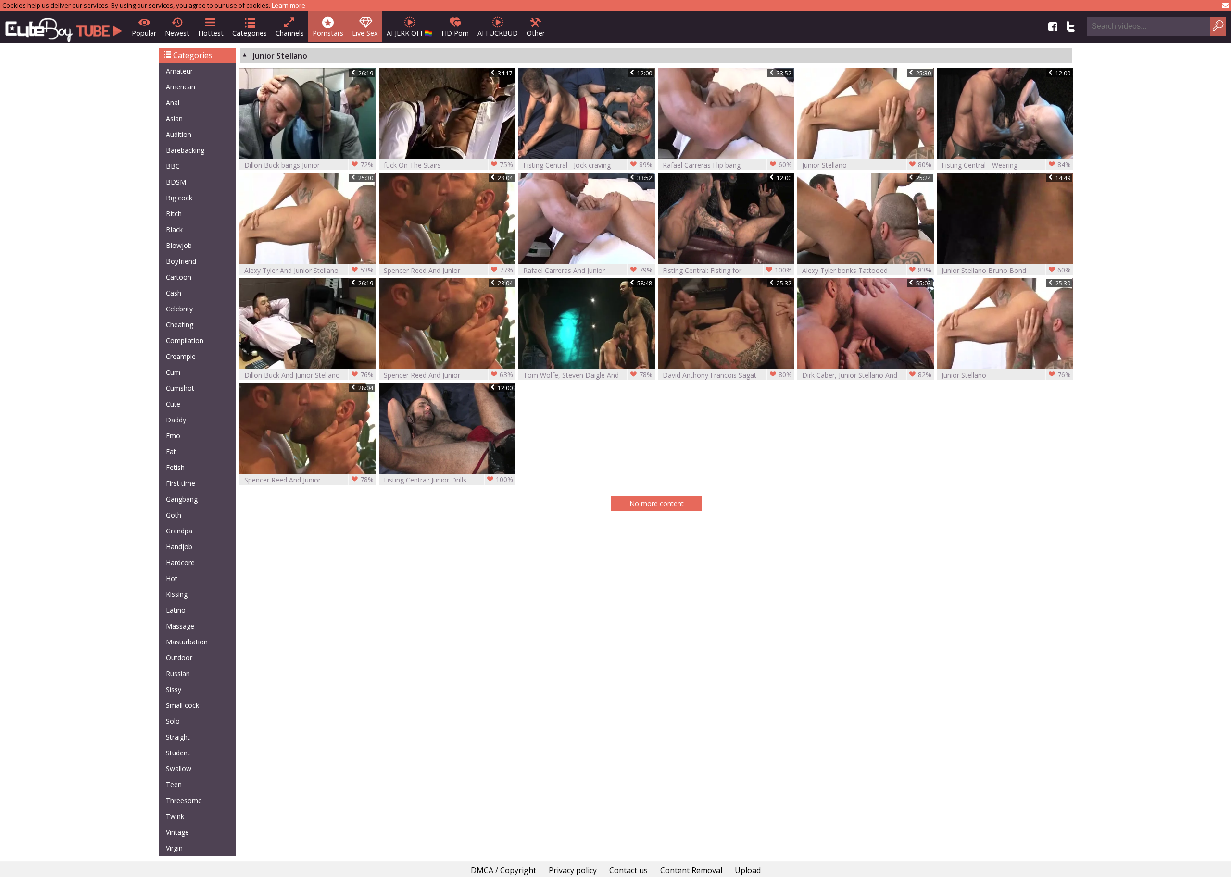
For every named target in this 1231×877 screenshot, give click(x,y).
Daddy (176, 419)
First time (180, 483)
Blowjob (179, 245)
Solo (173, 721)
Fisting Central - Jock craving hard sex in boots (588, 165)
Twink (175, 816)
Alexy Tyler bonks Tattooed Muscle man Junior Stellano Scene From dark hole (866, 270)
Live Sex (365, 32)
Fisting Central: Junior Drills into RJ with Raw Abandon (448, 480)
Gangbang (182, 499)
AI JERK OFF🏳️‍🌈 (410, 32)
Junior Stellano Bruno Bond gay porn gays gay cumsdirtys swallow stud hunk (1006, 270)
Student (178, 752)
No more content (656, 503)
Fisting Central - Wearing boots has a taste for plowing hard (1006, 165)
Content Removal (691, 870)
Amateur (179, 70)
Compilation (184, 340)
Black (174, 229)
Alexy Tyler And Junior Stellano (309, 270)
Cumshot (180, 388)
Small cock (182, 705)
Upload (748, 870)
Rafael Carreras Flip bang (727, 165)
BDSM (176, 181)
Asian (174, 118)
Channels (290, 32)
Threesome (184, 800)
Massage (180, 625)
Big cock (179, 197)
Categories (249, 32)
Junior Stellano (866, 165)
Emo (173, 435)
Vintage (177, 832)
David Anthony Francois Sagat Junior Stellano (727, 375)
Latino (176, 610)
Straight (178, 736)
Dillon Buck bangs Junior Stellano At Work (309, 165)
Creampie (181, 356)
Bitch (174, 213)
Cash (173, 292)
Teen (174, 784)
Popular (144, 32)
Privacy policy (573, 870)
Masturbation (187, 641)
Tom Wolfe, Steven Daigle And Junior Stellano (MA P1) (588, 375)
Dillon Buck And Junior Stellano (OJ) (309, 375)
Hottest (211, 32)
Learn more (288, 5)
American (180, 86)
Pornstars (328, 32)
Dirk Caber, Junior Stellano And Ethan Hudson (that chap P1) (866, 375)
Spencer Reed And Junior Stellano (448, 270)
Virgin (174, 847)
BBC (173, 166)
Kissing (177, 594)
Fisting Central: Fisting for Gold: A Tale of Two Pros (727, 270)
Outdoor (179, 657)
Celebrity (179, 308)
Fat (171, 451)
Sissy (173, 689)
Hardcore (180, 562)
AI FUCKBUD (497, 32)
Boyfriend (181, 261)
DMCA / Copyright (503, 870)
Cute (173, 403)
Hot (171, 578)
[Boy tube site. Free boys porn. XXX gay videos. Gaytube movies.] (63, 27)
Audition (178, 134)
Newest (177, 32)
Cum (173, 372)
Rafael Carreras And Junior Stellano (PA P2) (588, 270)
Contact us (628, 870)
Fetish (175, 467)
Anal (172, 102)
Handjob (179, 546)
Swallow (178, 768)
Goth (173, 514)
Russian (178, 673)
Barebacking (185, 150)
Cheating (179, 324)
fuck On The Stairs (448, 165)
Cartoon (178, 277)
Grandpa (179, 530)
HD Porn (455, 32)
